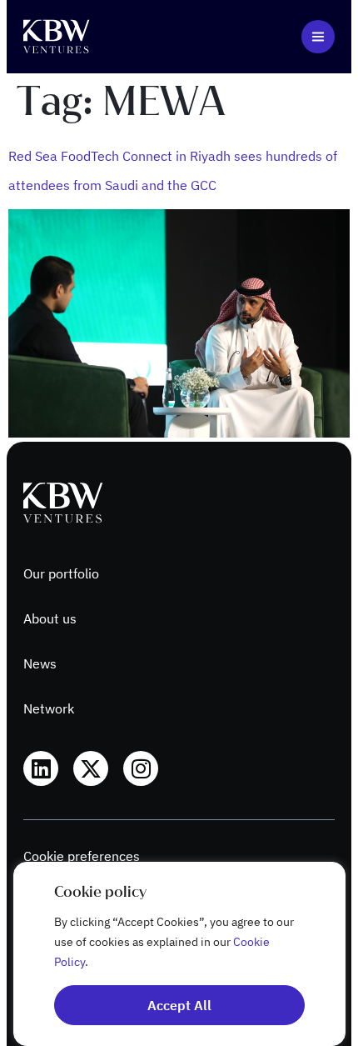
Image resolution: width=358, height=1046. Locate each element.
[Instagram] (140, 768)
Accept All (179, 1005)
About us (50, 618)
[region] (179, 954)
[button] (318, 36)
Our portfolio (61, 573)
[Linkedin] (40, 768)
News (40, 663)
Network (48, 708)
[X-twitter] (90, 768)
